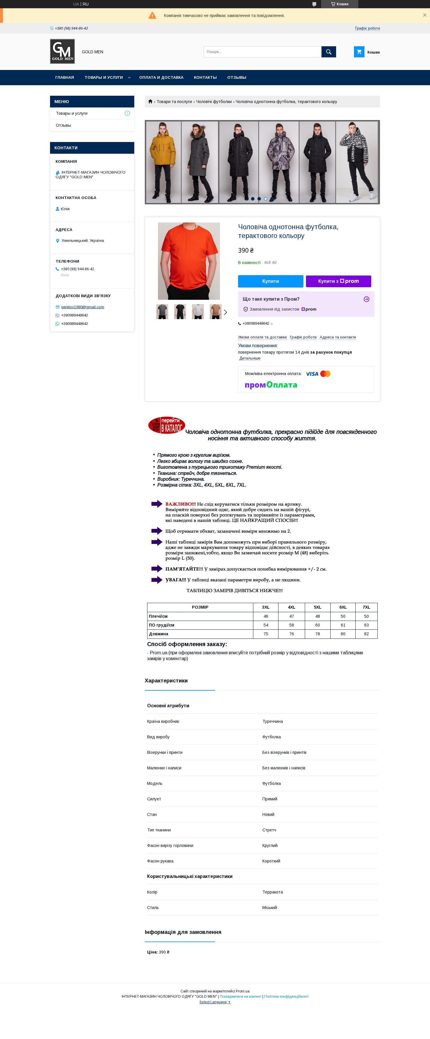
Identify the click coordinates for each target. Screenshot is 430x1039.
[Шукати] (328, 51)
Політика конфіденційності (286, 997)
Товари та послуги (174, 101)
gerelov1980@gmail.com (82, 307)
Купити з (328, 281)
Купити (270, 281)
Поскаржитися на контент (241, 997)
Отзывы (236, 77)
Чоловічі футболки (214, 101)
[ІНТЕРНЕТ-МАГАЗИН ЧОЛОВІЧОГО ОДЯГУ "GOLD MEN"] (62, 62)
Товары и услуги (104, 77)
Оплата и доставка (161, 77)
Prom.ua (243, 991)
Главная (64, 77)
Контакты (205, 77)
